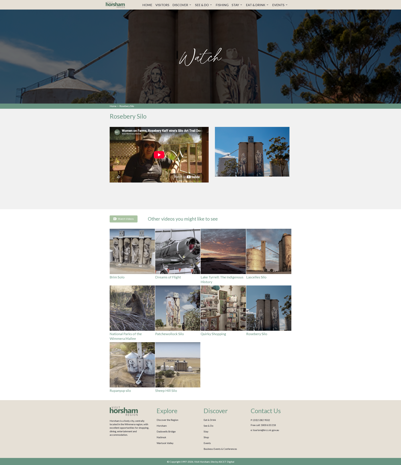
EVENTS (278, 5)
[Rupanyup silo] (132, 368)
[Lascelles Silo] (269, 257)
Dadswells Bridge (166, 431)
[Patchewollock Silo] (177, 313)
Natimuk (161, 437)
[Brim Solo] (132, 257)
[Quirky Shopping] (223, 313)
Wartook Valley (165, 442)
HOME (147, 5)
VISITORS (162, 5)
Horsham (162, 425)
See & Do (208, 425)
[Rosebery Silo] (269, 313)
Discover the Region (167, 419)
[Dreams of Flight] (177, 257)
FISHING (222, 5)
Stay (206, 431)
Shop (206, 437)
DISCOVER (180, 5)
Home (113, 105)
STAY (236, 5)
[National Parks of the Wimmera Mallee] (132, 313)
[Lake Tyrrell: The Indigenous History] (223, 257)
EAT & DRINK (256, 5)
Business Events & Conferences (220, 448)
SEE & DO (202, 5)
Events (207, 442)
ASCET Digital (226, 461)
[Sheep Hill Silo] (177, 368)
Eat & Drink (210, 419)
